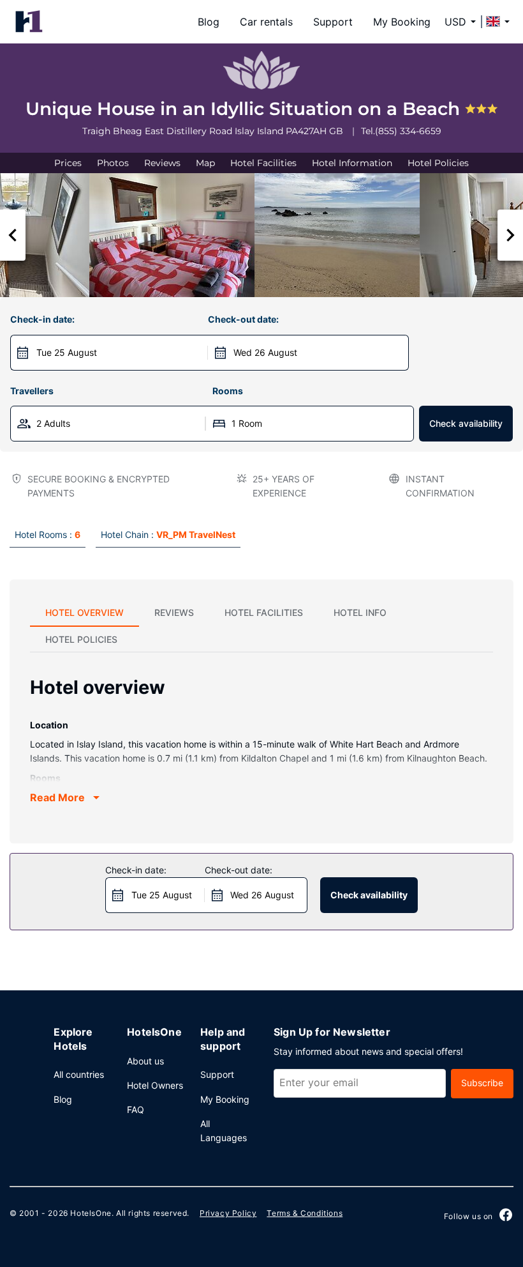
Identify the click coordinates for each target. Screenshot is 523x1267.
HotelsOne (90, 1213)
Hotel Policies (438, 163)
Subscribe (482, 1082)
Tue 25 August (66, 352)
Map (205, 163)
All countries (79, 1074)
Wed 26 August (265, 352)
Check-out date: (243, 319)
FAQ (135, 1109)
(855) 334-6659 (408, 131)
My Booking (402, 21)
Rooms (227, 390)
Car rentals (266, 21)
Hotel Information (352, 163)
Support (333, 21)
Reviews (162, 163)
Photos (113, 163)
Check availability (466, 423)
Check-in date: (42, 319)
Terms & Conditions (305, 1213)
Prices (68, 163)
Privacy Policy (228, 1213)
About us (145, 1061)
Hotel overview (84, 612)
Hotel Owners (155, 1085)
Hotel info (360, 612)
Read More (57, 797)
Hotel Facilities (263, 163)
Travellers (32, 390)
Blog (208, 21)
